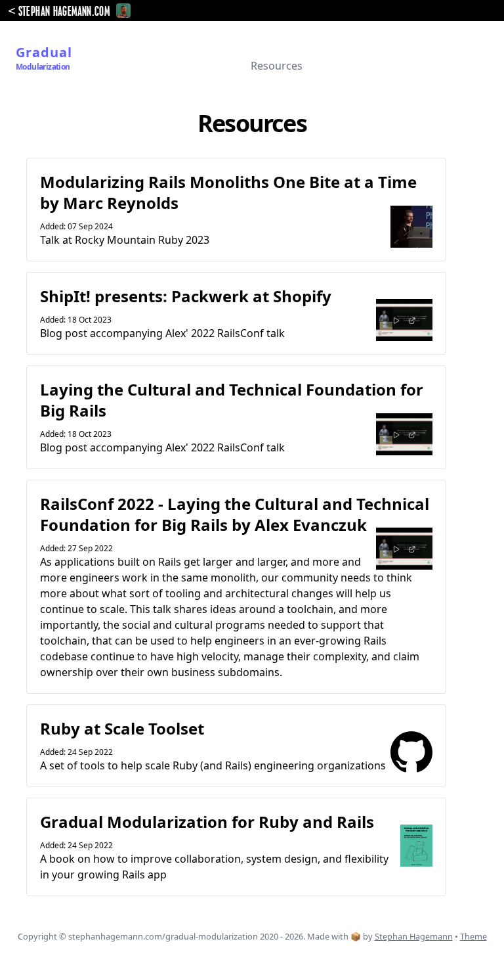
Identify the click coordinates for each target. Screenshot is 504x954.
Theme (473, 936)
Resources (277, 65)
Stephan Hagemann (414, 936)
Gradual (44, 57)
